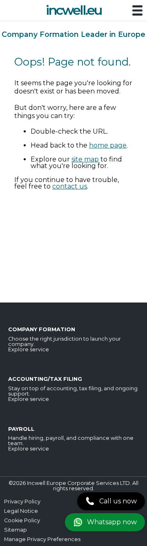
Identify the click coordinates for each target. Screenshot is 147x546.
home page (108, 145)
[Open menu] (137, 11)
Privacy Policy (22, 501)
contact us (69, 186)
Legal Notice (21, 511)
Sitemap (15, 530)
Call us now (118, 501)
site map (85, 159)
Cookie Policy (22, 520)
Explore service (28, 349)
